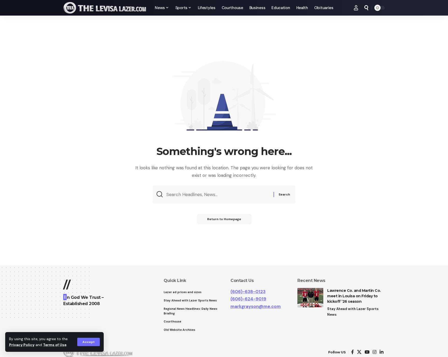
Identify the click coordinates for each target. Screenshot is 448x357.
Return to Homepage (224, 219)
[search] (366, 7)
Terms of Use (54, 345)
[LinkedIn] (381, 352)
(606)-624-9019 (248, 299)
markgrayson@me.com (255, 306)
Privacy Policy (21, 345)
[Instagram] (374, 352)
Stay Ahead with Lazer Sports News (353, 312)
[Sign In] (356, 7)
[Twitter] (359, 352)
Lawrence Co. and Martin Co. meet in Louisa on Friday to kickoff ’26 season (354, 296)
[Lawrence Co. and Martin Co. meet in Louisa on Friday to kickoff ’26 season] (310, 297)
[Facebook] (352, 352)
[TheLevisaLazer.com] (104, 8)
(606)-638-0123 (247, 291)
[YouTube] (367, 352)
